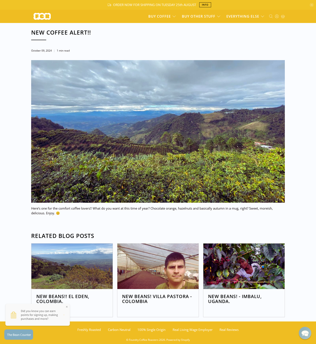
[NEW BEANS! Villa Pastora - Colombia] (158, 266)
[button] (305, 333)
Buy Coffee (159, 16)
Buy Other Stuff (198, 16)
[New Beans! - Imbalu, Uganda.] (244, 266)
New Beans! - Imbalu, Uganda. (235, 298)
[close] (312, 5)
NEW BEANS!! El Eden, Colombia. (62, 298)
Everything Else (242, 16)
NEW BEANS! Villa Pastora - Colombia (157, 298)
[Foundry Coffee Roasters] (42, 16)
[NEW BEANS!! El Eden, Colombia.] (72, 266)
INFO (205, 4)
